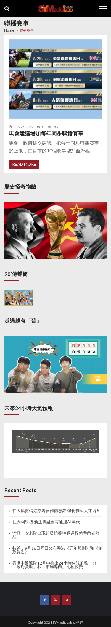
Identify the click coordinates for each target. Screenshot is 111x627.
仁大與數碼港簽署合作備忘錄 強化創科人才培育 (56, 510)
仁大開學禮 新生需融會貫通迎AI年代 (46, 522)
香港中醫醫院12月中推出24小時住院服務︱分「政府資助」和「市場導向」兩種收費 (54, 564)
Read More (24, 164)
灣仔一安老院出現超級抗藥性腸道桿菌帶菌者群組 (55, 534)
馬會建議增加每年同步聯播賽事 (46, 133)
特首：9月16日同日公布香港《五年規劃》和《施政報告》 (57, 550)
